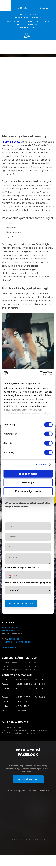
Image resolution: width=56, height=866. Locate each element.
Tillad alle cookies (28, 473)
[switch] (48, 433)
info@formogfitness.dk (18, 642)
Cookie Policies (9, 648)
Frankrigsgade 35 (10, 627)
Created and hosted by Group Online (28, 839)
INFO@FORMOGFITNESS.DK (28, 17)
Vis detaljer (40, 464)
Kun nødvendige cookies (28, 491)
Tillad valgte (28, 482)
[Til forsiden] (28, 47)
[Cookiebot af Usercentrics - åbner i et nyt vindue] (40, 373)
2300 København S (11, 630)
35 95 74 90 (14, 639)
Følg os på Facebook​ (28, 779)
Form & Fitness (11, 141)
